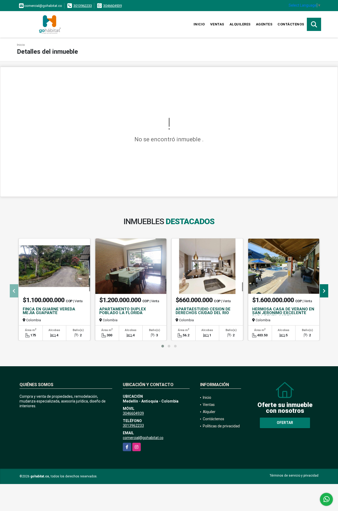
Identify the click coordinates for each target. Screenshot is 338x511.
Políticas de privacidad (221, 426)
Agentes (264, 24)
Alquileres (240, 24)
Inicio (199, 24)
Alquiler (209, 412)
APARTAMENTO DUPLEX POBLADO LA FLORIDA (122, 311)
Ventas (217, 24)
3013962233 (82, 6)
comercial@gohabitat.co (143, 438)
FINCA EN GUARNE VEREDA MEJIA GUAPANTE (49, 311)
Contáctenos (291, 24)
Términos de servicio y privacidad (294, 475)
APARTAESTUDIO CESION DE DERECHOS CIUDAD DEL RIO (203, 311)
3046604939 (112, 6)
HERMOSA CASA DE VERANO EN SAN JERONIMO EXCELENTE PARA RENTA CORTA (283, 313)
